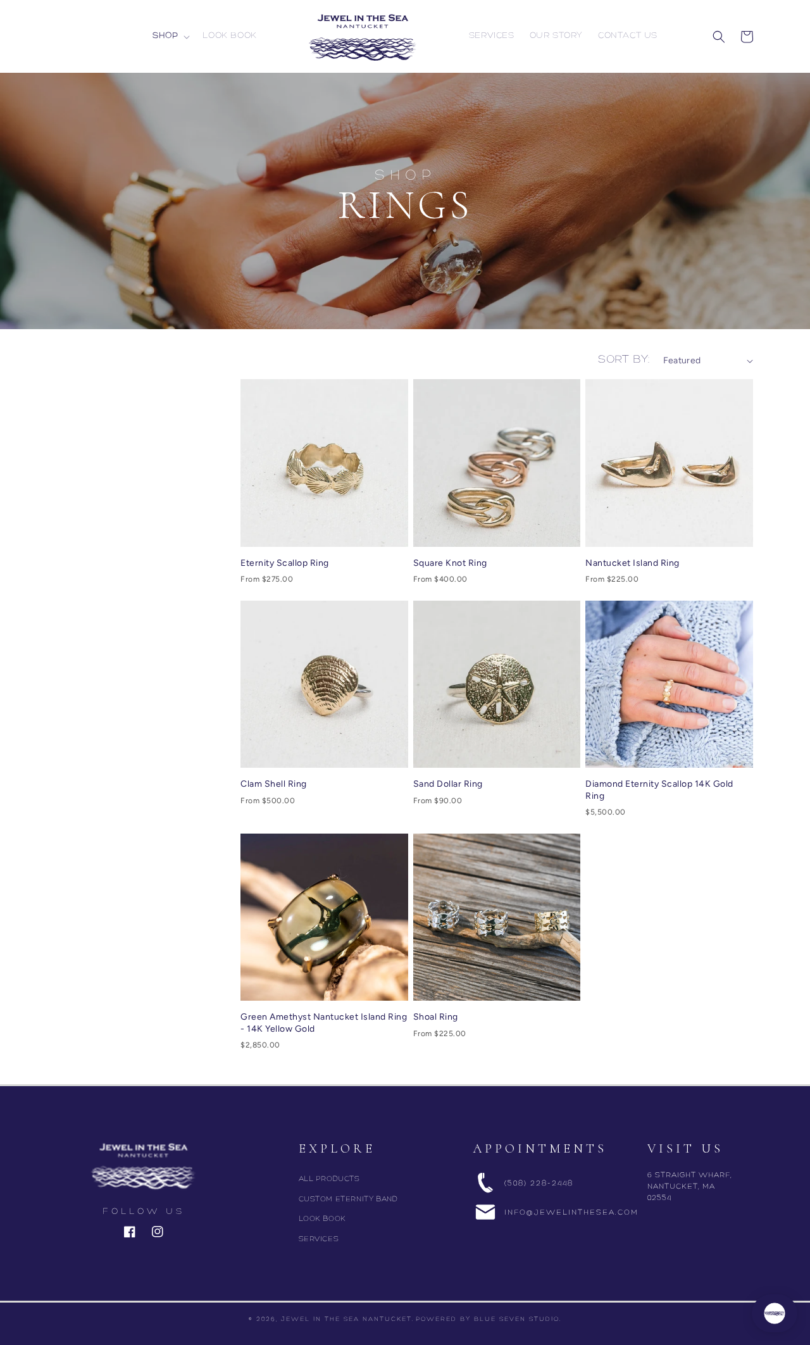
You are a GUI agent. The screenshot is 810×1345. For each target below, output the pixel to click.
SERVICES (319, 1239)
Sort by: (624, 360)
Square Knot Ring (450, 563)
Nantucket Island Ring (632, 563)
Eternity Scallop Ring (284, 563)
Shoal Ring (435, 1016)
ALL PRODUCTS (329, 1179)
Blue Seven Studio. (517, 1319)
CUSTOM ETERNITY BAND (348, 1199)
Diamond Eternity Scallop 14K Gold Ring (659, 790)
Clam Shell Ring (273, 784)
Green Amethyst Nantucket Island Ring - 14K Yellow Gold (323, 1022)
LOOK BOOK (322, 1219)
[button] (170, 36)
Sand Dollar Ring (448, 784)
